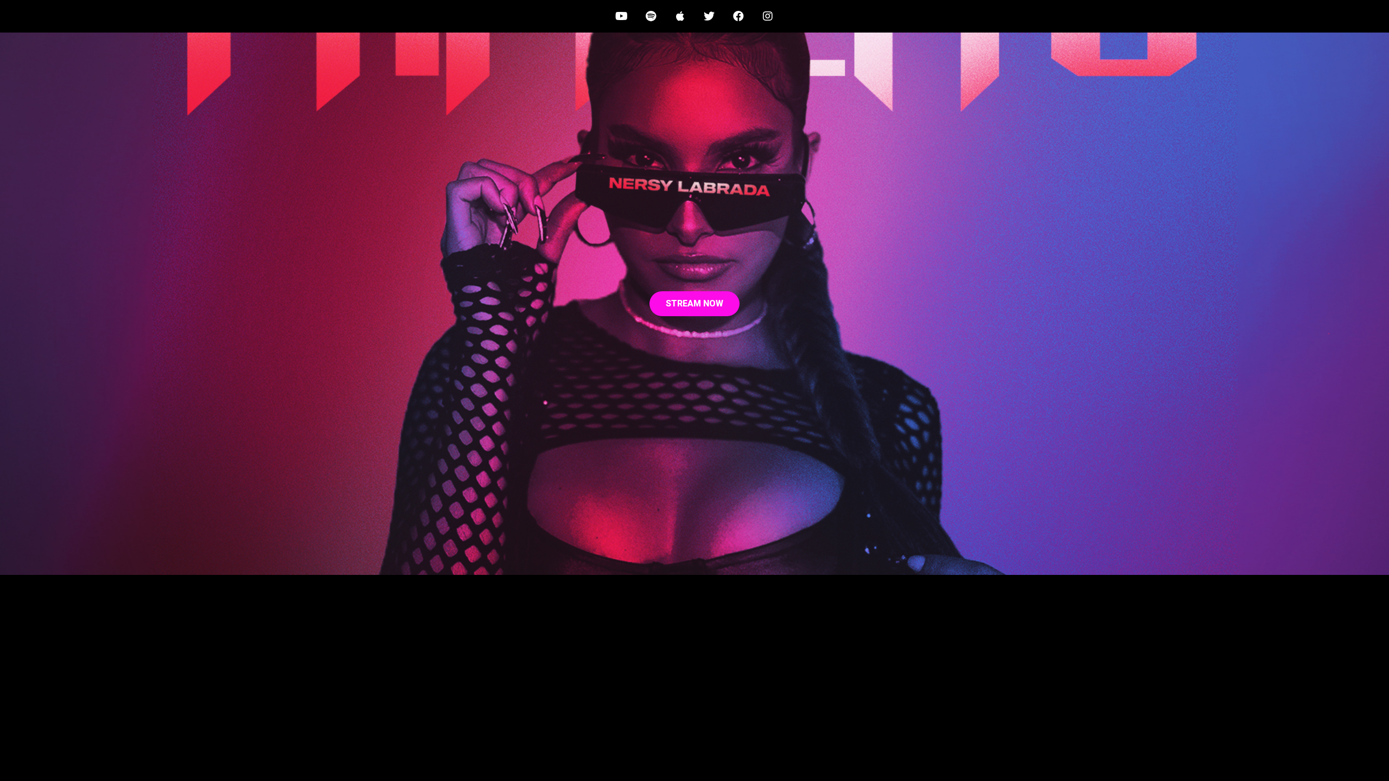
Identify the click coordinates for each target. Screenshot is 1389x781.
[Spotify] (650, 16)
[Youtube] (621, 16)
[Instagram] (768, 16)
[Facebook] (738, 16)
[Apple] (680, 16)
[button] (694, 303)
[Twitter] (709, 16)
